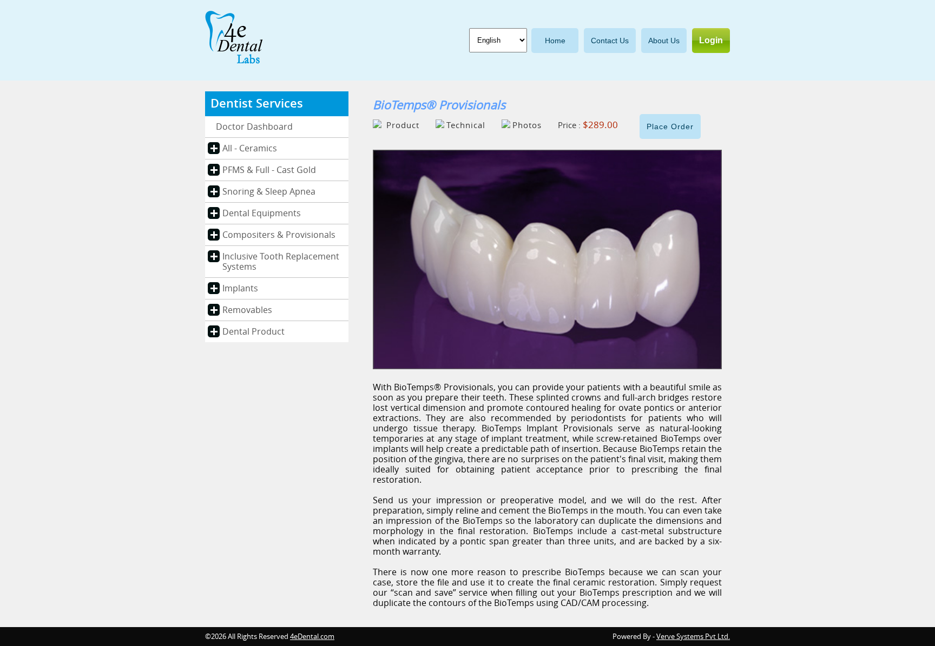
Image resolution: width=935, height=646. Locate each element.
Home (555, 40)
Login (711, 40)
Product (401, 125)
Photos (527, 125)
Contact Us (610, 40)
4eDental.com (312, 636)
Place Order (670, 126)
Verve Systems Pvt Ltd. (693, 636)
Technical (465, 125)
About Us (664, 40)
